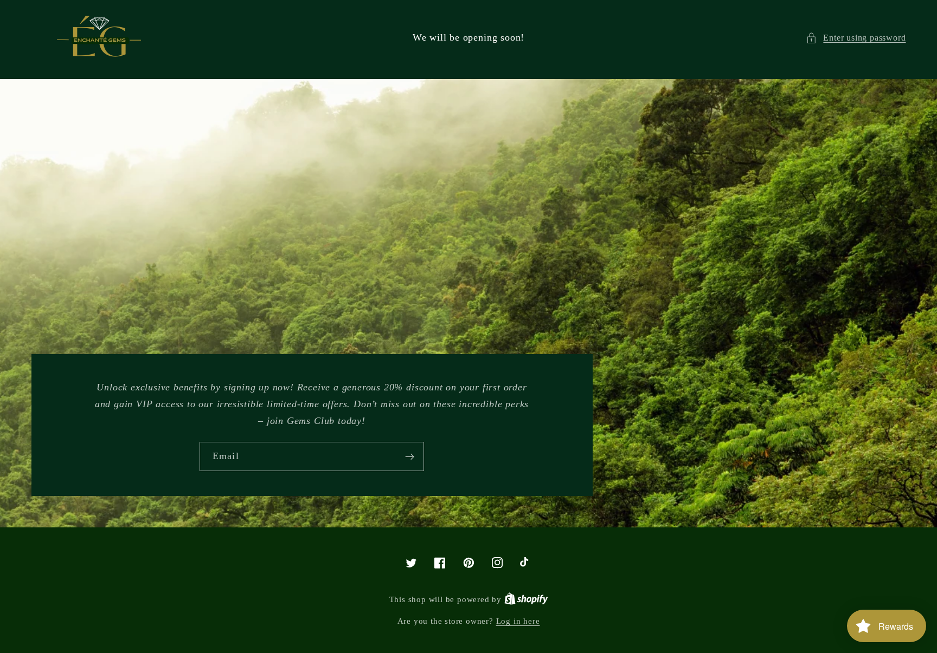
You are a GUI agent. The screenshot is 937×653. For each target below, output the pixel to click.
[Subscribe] (409, 456)
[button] (856, 37)
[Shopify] (526, 599)
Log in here (518, 621)
